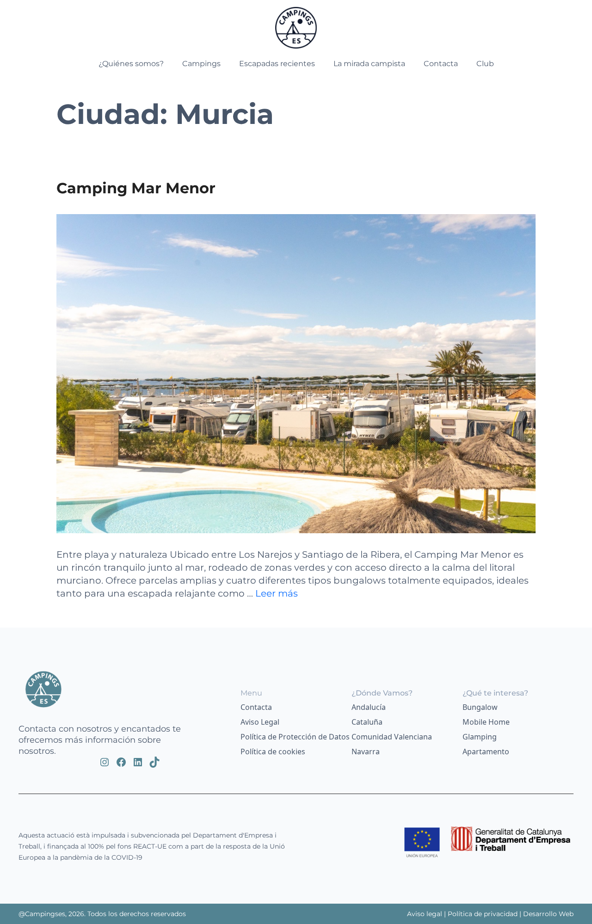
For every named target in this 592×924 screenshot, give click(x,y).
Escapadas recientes (277, 63)
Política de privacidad (483, 914)
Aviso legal (425, 914)
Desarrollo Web (548, 914)
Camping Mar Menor (136, 188)
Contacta (441, 63)
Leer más (276, 593)
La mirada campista (369, 63)
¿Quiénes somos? (131, 63)
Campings (201, 63)
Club (485, 63)
